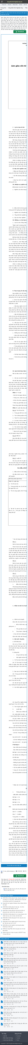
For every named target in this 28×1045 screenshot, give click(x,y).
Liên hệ (25, 4)
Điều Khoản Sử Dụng (8, 1038)
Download (21, 31)
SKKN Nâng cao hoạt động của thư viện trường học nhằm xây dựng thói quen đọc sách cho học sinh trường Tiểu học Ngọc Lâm (15, 960)
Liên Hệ (5, 1036)
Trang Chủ (4, 4)
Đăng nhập (15, 4)
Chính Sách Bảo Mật (8, 1040)
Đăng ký (9, 4)
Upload (20, 4)
